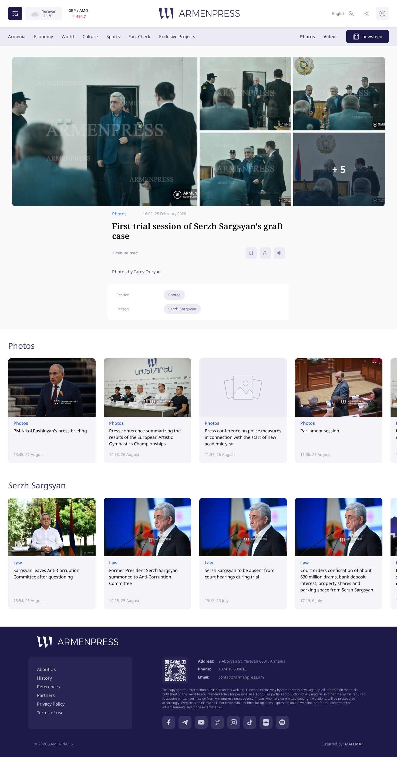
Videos (331, 37)
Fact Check (139, 37)
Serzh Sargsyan (182, 308)
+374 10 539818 (232, 669)
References (48, 687)
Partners (46, 695)
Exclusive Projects (177, 37)
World (68, 37)
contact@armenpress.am (241, 677)
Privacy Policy (51, 704)
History (44, 678)
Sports (113, 37)
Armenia (16, 37)
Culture (90, 37)
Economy (43, 37)
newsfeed (372, 37)
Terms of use (50, 713)
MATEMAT (354, 743)
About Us (46, 669)
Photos (307, 37)
